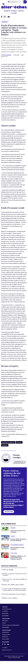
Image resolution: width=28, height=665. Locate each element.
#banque (19, 442)
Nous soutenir (5, 639)
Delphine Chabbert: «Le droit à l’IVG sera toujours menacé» (18, 557)
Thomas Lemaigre (6, 55)
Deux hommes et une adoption (17, 548)
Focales (4, 622)
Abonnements (5, 632)
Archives (4, 22)
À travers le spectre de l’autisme (17, 531)
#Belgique (4, 445)
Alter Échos (5, 620)
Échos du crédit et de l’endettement (10, 625)
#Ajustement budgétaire (8, 442)
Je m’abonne (9, 511)
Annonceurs (5, 636)
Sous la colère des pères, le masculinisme (18, 539)
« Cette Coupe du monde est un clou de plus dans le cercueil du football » (14, 589)
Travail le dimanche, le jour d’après (14, 594)
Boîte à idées (5, 613)
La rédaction (5, 611)
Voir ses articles (19, 461)
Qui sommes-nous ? (7, 609)
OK (25, 1)
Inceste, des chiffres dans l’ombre (13, 584)
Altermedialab (5, 627)
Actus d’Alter (5, 615)
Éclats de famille (8, 569)
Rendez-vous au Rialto (10, 598)
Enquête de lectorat (7, 650)
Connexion (4, 647)
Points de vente (6, 634)
